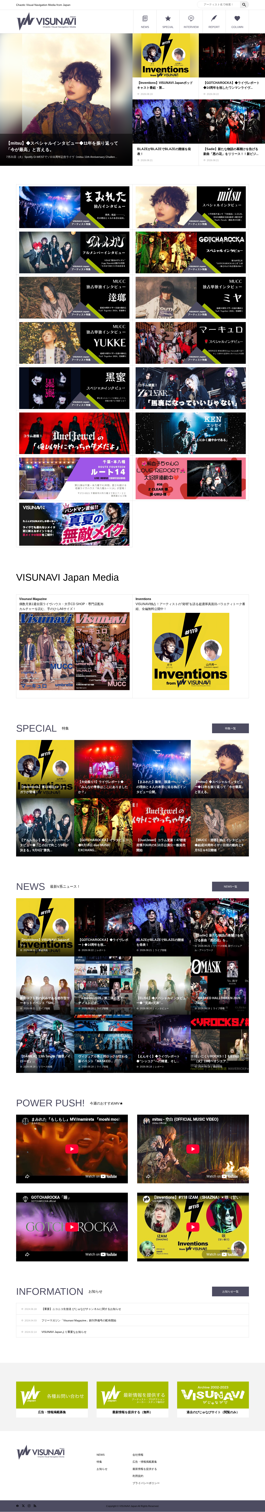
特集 (99, 1461)
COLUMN (237, 27)
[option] (66, 99)
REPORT (214, 27)
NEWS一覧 (230, 886)
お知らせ (102, 1468)
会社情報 (137, 1454)
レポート (101, 950)
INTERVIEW (191, 27)
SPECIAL (168, 27)
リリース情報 (220, 946)
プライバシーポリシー (146, 1483)
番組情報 (43, 950)
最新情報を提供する (144, 1468)
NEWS (145, 27)
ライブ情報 (160, 950)
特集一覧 (230, 728)
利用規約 (137, 1475)
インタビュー (162, 1008)
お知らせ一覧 (230, 1291)
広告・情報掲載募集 (144, 1461)
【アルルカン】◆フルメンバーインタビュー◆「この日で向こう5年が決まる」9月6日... (65, 141)
